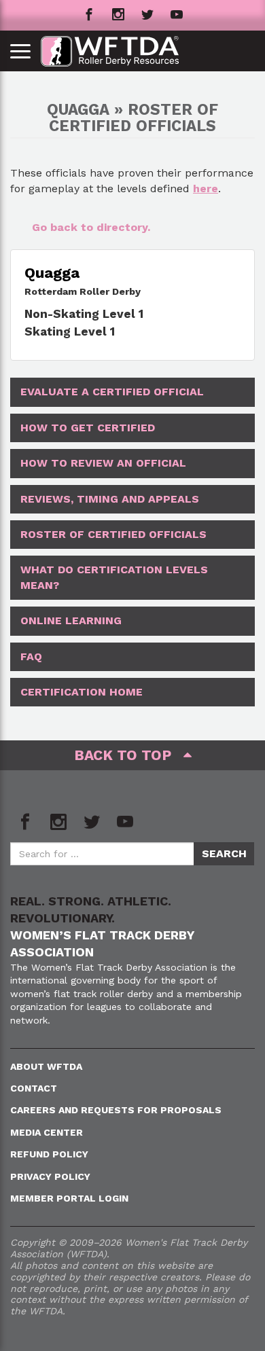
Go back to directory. (91, 227)
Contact (33, 1088)
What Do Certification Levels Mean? (114, 577)
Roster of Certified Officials (113, 534)
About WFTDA (46, 1066)
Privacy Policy (50, 1176)
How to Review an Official (103, 462)
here (205, 188)
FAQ (31, 656)
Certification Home (81, 691)
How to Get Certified (87, 427)
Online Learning (71, 620)
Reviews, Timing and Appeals (109, 498)
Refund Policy (49, 1154)
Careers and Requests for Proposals (116, 1109)
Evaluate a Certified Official (112, 391)
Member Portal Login (69, 1198)
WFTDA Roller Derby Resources (117, 51)
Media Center (46, 1132)
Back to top (128, 754)
